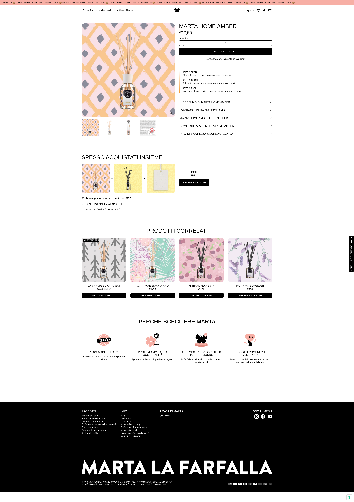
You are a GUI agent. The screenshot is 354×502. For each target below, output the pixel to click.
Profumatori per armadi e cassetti (99, 424)
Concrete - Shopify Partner (155, 484)
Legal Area (126, 421)
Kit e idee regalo (105, 10)
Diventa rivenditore (130, 435)
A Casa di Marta (126, 10)
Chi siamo (165, 415)
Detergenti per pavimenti (94, 430)
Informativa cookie (130, 430)
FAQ (123, 415)
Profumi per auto (90, 415)
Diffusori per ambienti (93, 421)
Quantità (183, 38)
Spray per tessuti (90, 427)
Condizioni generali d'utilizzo (135, 433)
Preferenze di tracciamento (134, 427)
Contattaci (126, 418)
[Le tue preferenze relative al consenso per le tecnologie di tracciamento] (349, 497)
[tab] (225, 102)
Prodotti (88, 10)
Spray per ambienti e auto (95, 418)
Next (171, 70)
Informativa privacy (130, 424)
